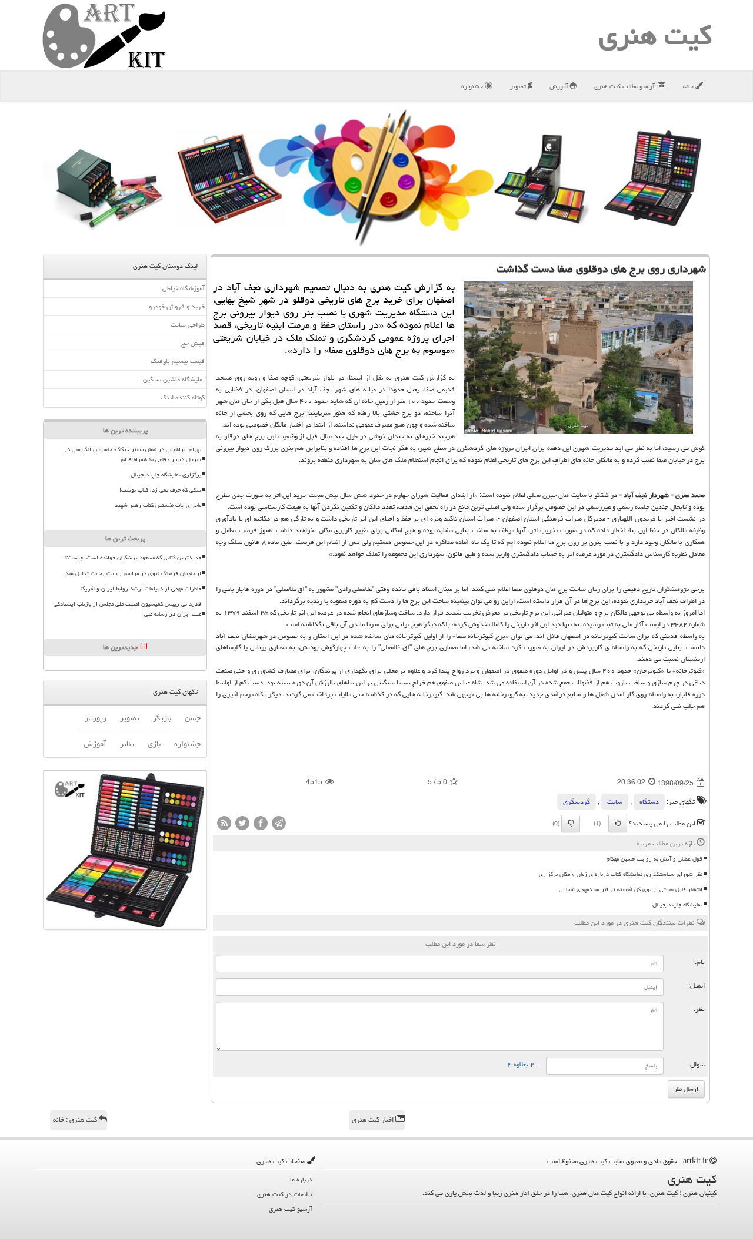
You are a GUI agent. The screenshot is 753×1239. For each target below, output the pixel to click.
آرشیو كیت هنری (290, 1209)
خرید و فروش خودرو (177, 306)
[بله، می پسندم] (617, 823)
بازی (154, 743)
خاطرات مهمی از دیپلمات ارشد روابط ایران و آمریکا (141, 589)
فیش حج (193, 343)
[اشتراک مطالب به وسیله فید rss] (224, 824)
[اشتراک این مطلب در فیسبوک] (260, 824)
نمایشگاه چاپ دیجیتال (677, 905)
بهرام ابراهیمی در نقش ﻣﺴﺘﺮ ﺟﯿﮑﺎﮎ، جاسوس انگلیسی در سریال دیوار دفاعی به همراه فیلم (132, 454)
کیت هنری (655, 35)
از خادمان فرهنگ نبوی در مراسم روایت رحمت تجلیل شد (133, 573)
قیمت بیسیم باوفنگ (178, 361)
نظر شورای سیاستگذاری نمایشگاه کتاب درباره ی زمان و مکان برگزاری (620, 874)
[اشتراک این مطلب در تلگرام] (279, 824)
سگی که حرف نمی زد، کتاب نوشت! (160, 490)
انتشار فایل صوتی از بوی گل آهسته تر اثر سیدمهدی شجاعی (630, 889)
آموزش (559, 86)
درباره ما (301, 1179)
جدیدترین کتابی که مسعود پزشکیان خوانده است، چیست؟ (133, 557)
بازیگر (162, 718)
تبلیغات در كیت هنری (284, 1194)
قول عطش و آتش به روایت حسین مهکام (654, 859)
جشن (193, 718)
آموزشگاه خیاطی (183, 288)
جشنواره (473, 86)
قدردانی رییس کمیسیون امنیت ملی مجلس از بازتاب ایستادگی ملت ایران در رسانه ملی (127, 609)
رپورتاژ (95, 718)
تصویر (519, 86)
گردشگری (576, 801)
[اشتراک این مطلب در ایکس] (242, 824)
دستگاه (649, 801)
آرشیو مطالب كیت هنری (625, 86)
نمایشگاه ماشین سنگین (174, 379)
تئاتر (127, 743)
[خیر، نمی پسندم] (570, 823)
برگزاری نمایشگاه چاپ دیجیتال (166, 475)
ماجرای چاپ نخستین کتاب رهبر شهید (158, 505)
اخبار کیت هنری (373, 1119)
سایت (614, 801)
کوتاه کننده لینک (183, 397)
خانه (689, 86)
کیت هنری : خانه (76, 1119)
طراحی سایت (188, 324)
